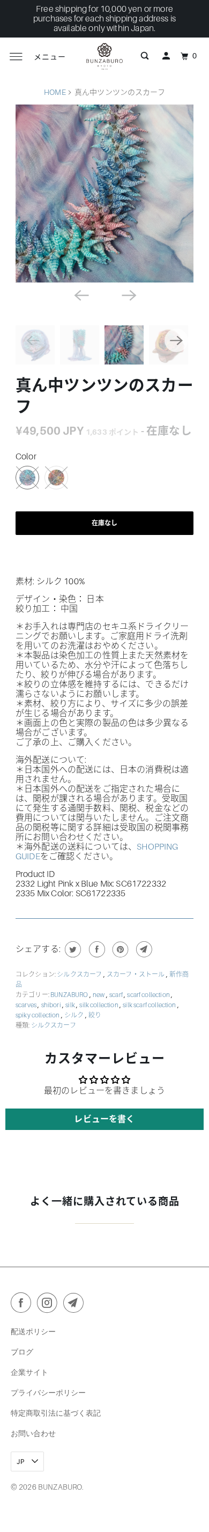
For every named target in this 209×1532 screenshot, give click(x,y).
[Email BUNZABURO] (75, 1305)
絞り (94, 1015)
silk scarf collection (150, 1005)
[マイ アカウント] (166, 56)
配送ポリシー (33, 1331)
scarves (27, 1005)
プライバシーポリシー (48, 1392)
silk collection (99, 1005)
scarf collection (149, 995)
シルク (74, 1015)
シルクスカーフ (80, 974)
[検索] (145, 56)
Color (26, 457)
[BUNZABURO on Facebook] (23, 1305)
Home (55, 92)
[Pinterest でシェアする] (119, 949)
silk (70, 1005)
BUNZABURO (69, 995)
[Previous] (81, 294)
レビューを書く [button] (104, 1119)
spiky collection (38, 1015)
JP (21, 1461)
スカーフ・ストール (136, 974)
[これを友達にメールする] (142, 949)
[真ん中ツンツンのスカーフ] (104, 193)
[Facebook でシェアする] (95, 949)
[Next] (128, 294)
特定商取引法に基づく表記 (56, 1412)
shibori (51, 1005)
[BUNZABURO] (105, 56)
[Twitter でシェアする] (71, 949)
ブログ (22, 1351)
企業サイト (29, 1372)
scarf (116, 995)
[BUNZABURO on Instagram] (49, 1305)
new (99, 995)
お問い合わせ (33, 1433)
